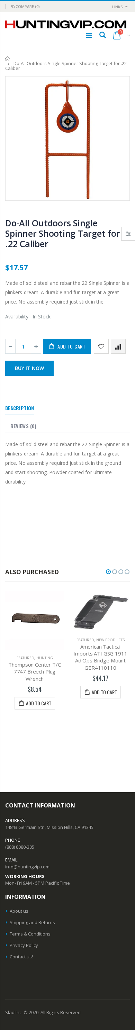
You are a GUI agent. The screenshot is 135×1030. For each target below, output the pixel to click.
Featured (22, 658)
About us (19, 911)
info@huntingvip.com (27, 867)
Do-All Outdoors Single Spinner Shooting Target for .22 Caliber (62, 233)
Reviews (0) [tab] (23, 426)
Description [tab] (19, 408)
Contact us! (21, 957)
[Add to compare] (118, 346)
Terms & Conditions (30, 934)
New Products (107, 640)
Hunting (41, 658)
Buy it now (29, 368)
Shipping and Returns (32, 922)
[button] (108, 572)
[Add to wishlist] (101, 346)
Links (117, 6)
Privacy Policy (24, 945)
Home (7, 58)
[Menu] (89, 35)
